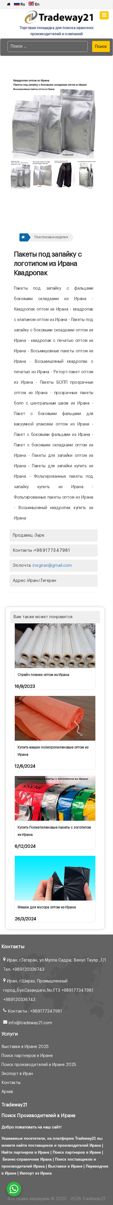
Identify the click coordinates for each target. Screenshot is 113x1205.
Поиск (101, 47)
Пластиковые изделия (51, 237)
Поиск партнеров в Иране (27, 1056)
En (36, 4)
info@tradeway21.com (30, 1023)
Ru (22, 4)
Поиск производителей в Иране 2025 (38, 1065)
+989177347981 (52, 551)
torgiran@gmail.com (52, 566)
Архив (7, 1092)
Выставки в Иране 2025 (25, 1047)
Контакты (11, 1083)
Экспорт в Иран (17, 1074)
